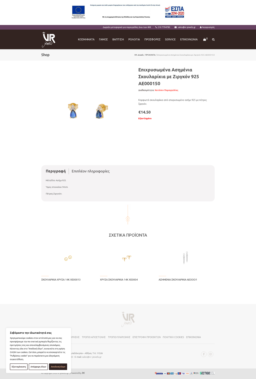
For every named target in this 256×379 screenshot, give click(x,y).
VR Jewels (139, 55)
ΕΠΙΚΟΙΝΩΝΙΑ (193, 337)
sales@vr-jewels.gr (187, 27)
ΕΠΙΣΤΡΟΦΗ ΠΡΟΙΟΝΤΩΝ (147, 337)
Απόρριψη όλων (38, 367)
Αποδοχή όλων (58, 367)
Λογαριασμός (208, 27)
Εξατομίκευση (19, 367)
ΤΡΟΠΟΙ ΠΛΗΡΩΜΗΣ (119, 337)
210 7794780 (164, 27)
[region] (38, 350)
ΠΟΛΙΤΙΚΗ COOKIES (173, 337)
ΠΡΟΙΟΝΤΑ (150, 55)
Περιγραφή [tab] (56, 171)
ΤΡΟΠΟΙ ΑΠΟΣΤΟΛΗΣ (94, 337)
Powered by (77, 373)
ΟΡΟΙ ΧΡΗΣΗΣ (72, 337)
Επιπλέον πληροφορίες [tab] (91, 171)
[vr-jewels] (48, 39)
